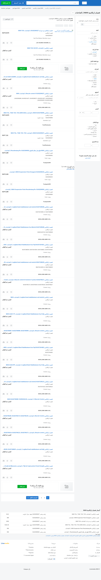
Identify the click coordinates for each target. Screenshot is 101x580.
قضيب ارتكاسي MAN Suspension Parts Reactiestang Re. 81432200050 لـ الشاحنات (29, 189)
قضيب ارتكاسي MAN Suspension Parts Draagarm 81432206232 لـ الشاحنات (31, 172)
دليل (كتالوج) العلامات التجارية (71, 558)
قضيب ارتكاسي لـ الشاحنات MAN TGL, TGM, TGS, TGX (85, 514)
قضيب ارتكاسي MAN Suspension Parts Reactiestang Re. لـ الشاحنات (82, 528)
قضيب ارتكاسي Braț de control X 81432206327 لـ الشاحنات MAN (34, 93)
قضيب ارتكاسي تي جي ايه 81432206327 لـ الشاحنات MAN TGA (35, 30)
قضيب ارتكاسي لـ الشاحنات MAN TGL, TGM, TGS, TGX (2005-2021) (82, 524)
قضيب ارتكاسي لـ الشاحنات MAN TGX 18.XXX (40, 48)
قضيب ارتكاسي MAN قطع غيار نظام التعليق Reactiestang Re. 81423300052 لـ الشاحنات (28, 150)
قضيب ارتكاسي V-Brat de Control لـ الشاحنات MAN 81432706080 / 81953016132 (30, 399)
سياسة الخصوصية (74, 550)
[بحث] (77, 3)
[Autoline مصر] (94, 3)
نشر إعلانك (22, 68)
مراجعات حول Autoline (72, 555)
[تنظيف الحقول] (77, 22)
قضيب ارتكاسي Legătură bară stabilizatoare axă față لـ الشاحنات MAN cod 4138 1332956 (27, 76)
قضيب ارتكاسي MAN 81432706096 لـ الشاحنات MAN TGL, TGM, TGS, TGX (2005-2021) (28, 113)
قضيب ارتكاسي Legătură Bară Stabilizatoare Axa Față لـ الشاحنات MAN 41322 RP (29, 365)
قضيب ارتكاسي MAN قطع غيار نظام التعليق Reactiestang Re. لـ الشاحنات (81, 532)
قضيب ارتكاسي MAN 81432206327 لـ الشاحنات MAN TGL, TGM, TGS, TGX (32, 133)
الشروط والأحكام (74, 547)
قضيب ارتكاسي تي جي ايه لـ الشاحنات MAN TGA (87, 521)
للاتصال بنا (97, 552)
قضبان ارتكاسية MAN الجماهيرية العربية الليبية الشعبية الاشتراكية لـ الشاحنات (82, 535)
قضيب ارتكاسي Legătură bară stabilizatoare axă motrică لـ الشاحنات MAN (32, 297)
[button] (7, 42)
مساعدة (98, 550)
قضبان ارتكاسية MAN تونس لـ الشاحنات (55, 535)
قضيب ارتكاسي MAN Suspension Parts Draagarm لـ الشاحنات (84, 517)
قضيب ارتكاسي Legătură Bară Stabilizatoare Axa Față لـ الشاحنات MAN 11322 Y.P (29, 314)
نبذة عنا (98, 547)
